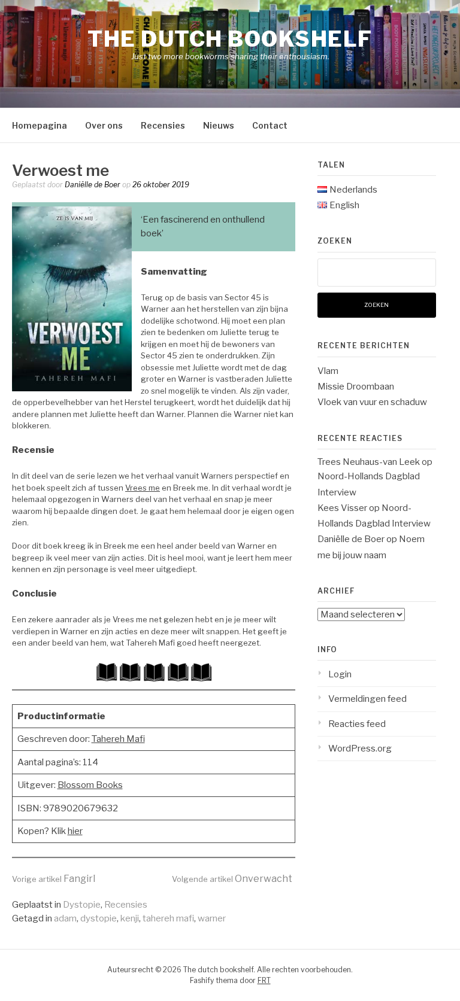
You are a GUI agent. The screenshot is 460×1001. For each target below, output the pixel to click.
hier (75, 831)
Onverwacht (232, 878)
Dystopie (82, 904)
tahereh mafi (168, 918)
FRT (264, 980)
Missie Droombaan (355, 386)
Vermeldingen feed (367, 698)
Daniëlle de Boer (92, 184)
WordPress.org (360, 748)
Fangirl (53, 878)
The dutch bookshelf (230, 39)
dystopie (98, 918)
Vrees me (142, 487)
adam (65, 918)
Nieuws (218, 125)
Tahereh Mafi (118, 739)
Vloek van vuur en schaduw (372, 402)
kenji (129, 918)
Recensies (163, 125)
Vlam (327, 371)
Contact (270, 125)
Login (340, 674)
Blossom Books (90, 785)
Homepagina (39, 125)
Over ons (104, 125)
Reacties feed (357, 724)
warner (212, 918)
